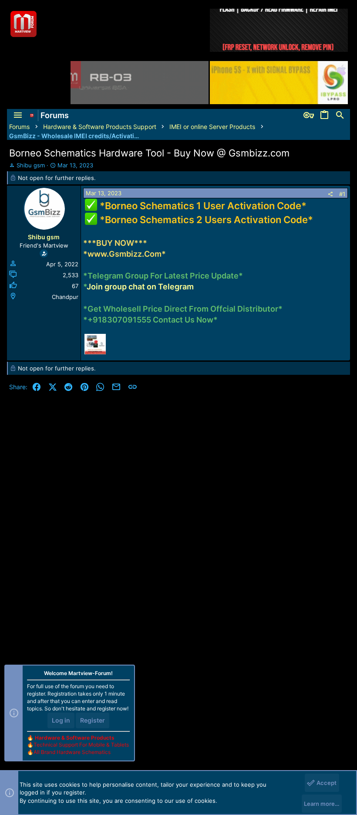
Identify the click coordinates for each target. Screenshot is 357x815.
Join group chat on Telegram (140, 286)
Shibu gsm (31, 165)
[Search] (340, 115)
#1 (342, 193)
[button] (18, 115)
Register (92, 720)
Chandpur (65, 296)
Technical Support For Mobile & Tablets (81, 744)
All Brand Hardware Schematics (72, 752)
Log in (61, 720)
